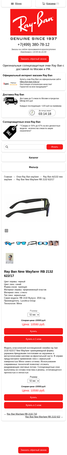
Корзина (50, 3)
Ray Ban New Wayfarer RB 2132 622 (42, 417)
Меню (18, 3)
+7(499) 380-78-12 (33, 44)
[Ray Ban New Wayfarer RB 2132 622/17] (27, 208)
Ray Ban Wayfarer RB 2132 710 (22, 414)
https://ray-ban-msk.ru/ (29, 82)
